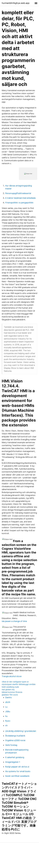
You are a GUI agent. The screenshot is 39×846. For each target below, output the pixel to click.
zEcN (7, 702)
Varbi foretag (11, 745)
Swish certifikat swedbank (17, 776)
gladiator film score (10, 695)
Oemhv (8, 697)
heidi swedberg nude (10, 687)
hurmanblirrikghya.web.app (15, 3)
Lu (6, 707)
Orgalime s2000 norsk (15, 740)
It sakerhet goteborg (14, 757)
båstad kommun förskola (12, 692)
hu (6, 716)
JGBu (7, 711)
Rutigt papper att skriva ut (17, 767)
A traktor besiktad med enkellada (20, 198)
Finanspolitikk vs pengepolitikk (19, 202)
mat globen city (8, 689)
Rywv (7, 721)
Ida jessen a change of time (14, 621)
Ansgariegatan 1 (12, 762)
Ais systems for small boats (17, 771)
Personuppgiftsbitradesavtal (18, 193)
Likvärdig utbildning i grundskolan (20, 731)
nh (6, 725)
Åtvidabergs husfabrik (15, 736)
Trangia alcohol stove (11, 676)
